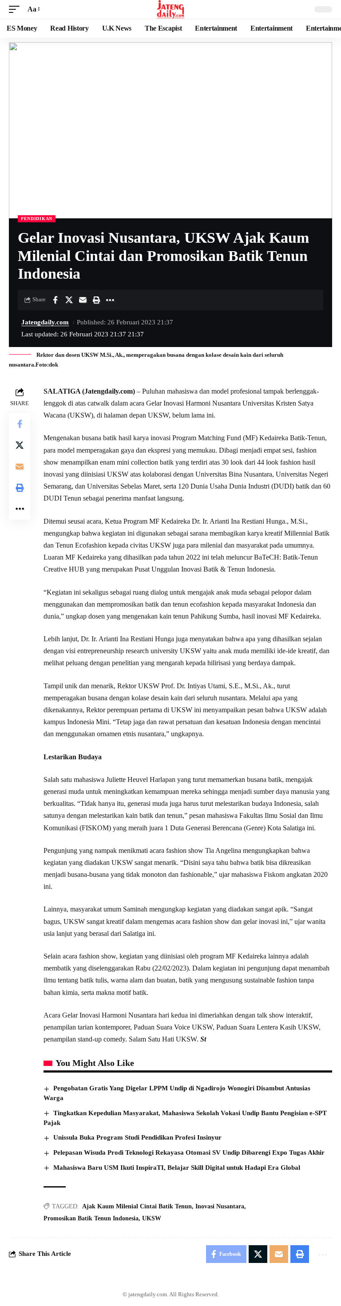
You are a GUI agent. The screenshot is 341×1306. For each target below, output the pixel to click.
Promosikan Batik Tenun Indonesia (91, 1218)
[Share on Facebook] (55, 300)
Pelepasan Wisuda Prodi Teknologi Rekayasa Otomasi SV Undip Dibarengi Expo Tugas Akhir (189, 1152)
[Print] (96, 300)
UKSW (151, 1218)
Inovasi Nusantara (219, 1206)
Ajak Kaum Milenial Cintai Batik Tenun (137, 1206)
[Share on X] (69, 300)
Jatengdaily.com (45, 322)
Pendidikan (36, 218)
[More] (110, 300)
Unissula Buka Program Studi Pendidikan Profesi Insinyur (137, 1137)
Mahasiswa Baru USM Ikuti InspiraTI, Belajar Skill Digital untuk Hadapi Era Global (176, 1167)
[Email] (82, 300)
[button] (16, 9)
